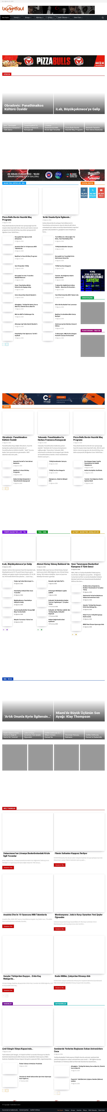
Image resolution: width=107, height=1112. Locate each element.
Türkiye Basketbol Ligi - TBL (15, 532)
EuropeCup (75, 407)
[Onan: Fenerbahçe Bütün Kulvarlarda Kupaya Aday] (7, 288)
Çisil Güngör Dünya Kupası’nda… (17, 1049)
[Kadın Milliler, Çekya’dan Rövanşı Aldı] (79, 955)
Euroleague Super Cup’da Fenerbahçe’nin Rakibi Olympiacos (92, 463)
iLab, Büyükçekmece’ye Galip (17, 564)
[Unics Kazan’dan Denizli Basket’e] (7, 298)
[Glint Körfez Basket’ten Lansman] (48, 308)
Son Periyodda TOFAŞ (22, 266)
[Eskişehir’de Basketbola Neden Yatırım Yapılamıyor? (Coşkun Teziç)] (42, 603)
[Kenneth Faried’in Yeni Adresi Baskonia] (95, 123)
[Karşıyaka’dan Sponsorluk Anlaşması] (7, 240)
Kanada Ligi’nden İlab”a (56, 581)
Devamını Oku (8, 867)
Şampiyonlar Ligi (62, 407)
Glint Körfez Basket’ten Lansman (66, 304)
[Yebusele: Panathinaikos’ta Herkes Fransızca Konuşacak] (33, 123)
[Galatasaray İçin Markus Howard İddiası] (48, 327)
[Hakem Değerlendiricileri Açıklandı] (42, 622)
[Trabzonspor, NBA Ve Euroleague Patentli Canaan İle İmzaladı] (48, 337)
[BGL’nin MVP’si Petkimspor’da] (7, 317)
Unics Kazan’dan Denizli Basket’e (25, 295)
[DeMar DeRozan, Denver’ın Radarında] (95, 730)
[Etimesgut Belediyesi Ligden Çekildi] (42, 593)
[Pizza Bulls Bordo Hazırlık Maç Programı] (74, 123)
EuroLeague (39, 407)
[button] (102, 17)
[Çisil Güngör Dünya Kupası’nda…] (27, 1027)
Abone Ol (101, 188)
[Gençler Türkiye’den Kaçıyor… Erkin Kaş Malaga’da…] (76, 608)
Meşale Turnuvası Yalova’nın (23, 619)
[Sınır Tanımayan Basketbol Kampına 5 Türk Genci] (12, 123)
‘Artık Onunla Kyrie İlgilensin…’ (57, 217)
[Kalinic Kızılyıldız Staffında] (78, 473)
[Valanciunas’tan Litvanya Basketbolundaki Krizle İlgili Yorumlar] (53, 123)
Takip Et (84, 188)
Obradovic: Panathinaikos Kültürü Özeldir (14, 438)
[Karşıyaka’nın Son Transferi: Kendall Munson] (7, 279)
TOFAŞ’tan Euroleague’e (63, 266)
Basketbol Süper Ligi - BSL (14, 183)
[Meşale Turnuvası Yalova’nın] (7, 622)
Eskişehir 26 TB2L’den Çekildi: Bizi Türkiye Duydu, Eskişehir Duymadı (59, 612)
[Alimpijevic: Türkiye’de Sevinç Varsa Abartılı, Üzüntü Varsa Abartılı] (7, 308)
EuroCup (50, 407)
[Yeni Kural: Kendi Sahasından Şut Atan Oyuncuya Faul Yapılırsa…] (10, 1081)
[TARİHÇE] (92, 757)
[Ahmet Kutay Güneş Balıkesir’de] (53, 548)
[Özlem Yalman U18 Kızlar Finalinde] (10, 1068)
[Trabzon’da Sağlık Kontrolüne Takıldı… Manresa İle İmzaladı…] (48, 288)
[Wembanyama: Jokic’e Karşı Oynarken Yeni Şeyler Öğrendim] (33, 730)
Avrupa (6, 407)
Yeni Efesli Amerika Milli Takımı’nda (66, 295)
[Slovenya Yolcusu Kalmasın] (74, 730)
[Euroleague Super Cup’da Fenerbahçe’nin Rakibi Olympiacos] (78, 464)
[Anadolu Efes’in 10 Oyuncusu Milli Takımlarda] (7, 250)
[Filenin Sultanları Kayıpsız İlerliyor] (79, 832)
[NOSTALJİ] (40, 757)
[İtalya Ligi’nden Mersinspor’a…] (7, 584)
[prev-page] (3, 344)
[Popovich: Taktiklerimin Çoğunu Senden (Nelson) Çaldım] (61, 1084)
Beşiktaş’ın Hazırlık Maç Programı (26, 256)
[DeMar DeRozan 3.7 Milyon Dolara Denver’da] (53, 730)
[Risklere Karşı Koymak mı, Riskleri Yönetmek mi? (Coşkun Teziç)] (76, 589)
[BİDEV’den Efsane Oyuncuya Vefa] (76, 627)
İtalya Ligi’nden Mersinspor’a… (24, 581)
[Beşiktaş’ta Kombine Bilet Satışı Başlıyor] (48, 317)
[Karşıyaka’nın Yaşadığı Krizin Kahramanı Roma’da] (48, 259)
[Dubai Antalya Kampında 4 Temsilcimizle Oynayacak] (7, 481)
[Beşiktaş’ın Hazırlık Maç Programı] (7, 259)
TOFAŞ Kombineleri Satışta (64, 246)
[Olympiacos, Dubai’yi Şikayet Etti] (42, 481)
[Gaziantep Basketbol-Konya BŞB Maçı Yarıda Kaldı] (7, 613)
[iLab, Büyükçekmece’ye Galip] (79, 96)
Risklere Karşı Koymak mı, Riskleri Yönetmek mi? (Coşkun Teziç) (93, 587)
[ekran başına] (93, 313)
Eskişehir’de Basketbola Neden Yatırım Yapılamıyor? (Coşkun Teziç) (58, 602)
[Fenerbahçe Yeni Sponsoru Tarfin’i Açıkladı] (7, 337)
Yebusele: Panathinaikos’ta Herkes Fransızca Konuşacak (52, 438)
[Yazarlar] (66, 757)
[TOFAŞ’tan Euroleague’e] (48, 269)
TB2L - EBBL (42, 532)
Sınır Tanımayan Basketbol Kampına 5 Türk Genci (85, 565)
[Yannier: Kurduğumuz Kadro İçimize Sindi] (48, 279)
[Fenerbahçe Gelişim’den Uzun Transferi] (7, 593)
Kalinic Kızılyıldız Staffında (93, 470)
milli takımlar (9, 808)
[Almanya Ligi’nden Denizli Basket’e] (7, 327)
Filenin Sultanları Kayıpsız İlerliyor (71, 853)
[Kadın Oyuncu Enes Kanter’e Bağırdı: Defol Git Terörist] (12, 730)
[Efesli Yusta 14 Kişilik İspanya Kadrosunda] (76, 617)
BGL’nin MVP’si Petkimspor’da (24, 314)
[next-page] (7, 344)
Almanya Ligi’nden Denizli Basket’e (26, 324)
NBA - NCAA (8, 679)
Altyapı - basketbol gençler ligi (86, 532)
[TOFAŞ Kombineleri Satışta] (48, 250)
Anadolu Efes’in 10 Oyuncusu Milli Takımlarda (25, 914)
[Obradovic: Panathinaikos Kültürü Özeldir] (27, 96)
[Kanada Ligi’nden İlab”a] (42, 584)
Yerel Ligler (86, 407)
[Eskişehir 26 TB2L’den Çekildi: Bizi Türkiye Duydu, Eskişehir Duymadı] (42, 613)
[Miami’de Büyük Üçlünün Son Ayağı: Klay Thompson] (79, 703)
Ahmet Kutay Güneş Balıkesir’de (53, 564)
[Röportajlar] (14, 757)
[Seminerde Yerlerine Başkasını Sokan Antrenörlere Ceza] (76, 598)
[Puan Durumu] (93, 346)
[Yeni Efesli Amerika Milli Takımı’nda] (48, 298)
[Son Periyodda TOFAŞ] (7, 269)
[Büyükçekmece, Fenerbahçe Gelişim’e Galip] (7, 603)
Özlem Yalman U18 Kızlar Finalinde (30, 1063)
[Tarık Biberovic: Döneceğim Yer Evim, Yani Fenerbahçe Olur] (48, 240)
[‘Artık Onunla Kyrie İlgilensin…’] (61, 201)
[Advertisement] (53, 37)
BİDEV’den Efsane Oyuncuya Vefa (93, 624)
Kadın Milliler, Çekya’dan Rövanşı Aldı (72, 976)
